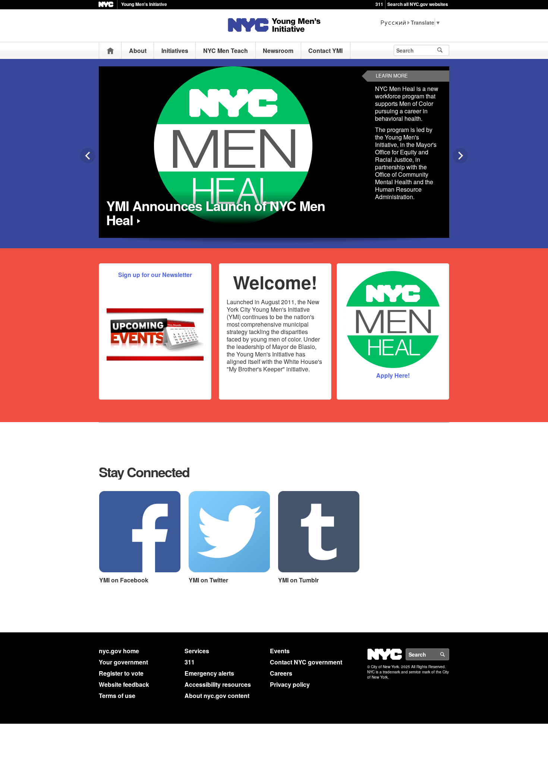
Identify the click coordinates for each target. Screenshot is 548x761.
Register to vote (121, 673)
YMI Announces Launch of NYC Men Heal (215, 212)
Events (280, 651)
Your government (123, 662)
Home (110, 50)
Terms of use (117, 695)
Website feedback (124, 684)
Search (448, 654)
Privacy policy (290, 684)
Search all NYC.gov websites (417, 4)
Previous (87, 155)
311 (379, 4)
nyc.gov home (119, 651)
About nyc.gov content (217, 695)
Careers (281, 673)
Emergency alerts (209, 673)
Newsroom (278, 50)
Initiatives (174, 50)
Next (460, 155)
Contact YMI (325, 50)
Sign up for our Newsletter (155, 274)
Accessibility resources (218, 684)
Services (197, 651)
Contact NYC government (306, 662)
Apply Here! (393, 375)
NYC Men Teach (225, 50)
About (138, 50)
